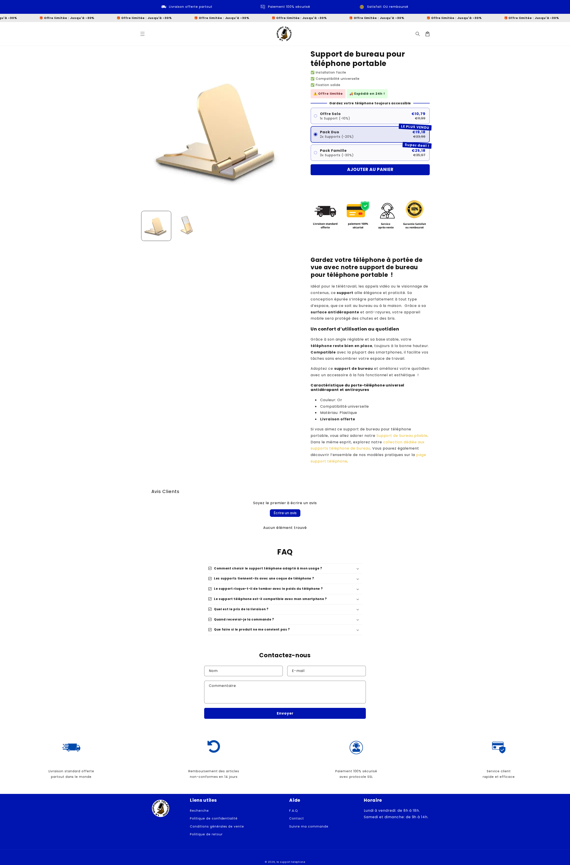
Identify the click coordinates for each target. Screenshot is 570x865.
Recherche (199, 810)
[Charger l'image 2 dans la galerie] (188, 226)
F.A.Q (293, 810)
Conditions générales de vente (217, 826)
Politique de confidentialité (214, 818)
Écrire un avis (285, 513)
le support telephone (291, 862)
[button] (142, 34)
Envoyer (285, 713)
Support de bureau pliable (402, 435)
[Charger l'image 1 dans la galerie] (156, 226)
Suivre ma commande (308, 826)
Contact (296, 818)
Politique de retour (206, 834)
